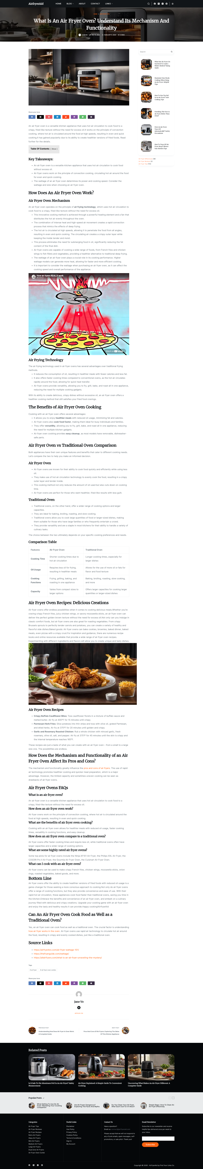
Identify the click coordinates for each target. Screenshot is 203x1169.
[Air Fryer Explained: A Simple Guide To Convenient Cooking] (101, 1067)
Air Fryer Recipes (35, 1132)
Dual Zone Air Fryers (36, 1150)
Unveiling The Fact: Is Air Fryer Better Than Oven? (162, 114)
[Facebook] (155, 4)
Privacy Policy (71, 1132)
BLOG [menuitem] (69, 4)
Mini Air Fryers (34, 1141)
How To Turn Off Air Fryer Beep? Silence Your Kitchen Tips (162, 146)
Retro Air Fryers (34, 1135)
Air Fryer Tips (143, 164)
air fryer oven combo (48, 970)
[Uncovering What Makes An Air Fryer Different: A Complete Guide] (151, 1067)
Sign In (69, 1141)
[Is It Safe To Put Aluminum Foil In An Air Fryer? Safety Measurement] (52, 1067)
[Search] (149, 4)
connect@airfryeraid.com (120, 1129)
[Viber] (74, 117)
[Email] (91, 117)
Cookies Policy (71, 1135)
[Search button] (172, 52)
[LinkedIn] (57, 117)
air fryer (33, 970)
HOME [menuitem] (58, 4)
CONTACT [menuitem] (95, 4)
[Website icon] (78, 1007)
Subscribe (150, 1144)
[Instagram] (163, 4)
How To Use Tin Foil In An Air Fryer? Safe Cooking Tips (162, 97)
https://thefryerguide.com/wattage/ (51, 953)
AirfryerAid (36, 3)
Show (54, 149)
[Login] (172, 4)
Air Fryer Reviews (144, 161)
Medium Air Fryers (35, 1144)
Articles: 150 (79, 1013)
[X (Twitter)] (159, 4)
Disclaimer (70, 1126)
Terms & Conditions (73, 1138)
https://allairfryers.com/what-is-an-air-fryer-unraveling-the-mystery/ (68, 957)
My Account (70, 1144)
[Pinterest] (166, 4)
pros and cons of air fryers (97, 768)
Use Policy (70, 1129)
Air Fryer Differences (145, 159)
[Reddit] (65, 117)
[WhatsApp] (82, 117)
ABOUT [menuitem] (82, 4)
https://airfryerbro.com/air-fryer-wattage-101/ (56, 950)
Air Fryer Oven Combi (37, 1153)
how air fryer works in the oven (44, 931)
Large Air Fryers (35, 1147)
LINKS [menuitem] (108, 4)
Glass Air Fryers (34, 1138)
